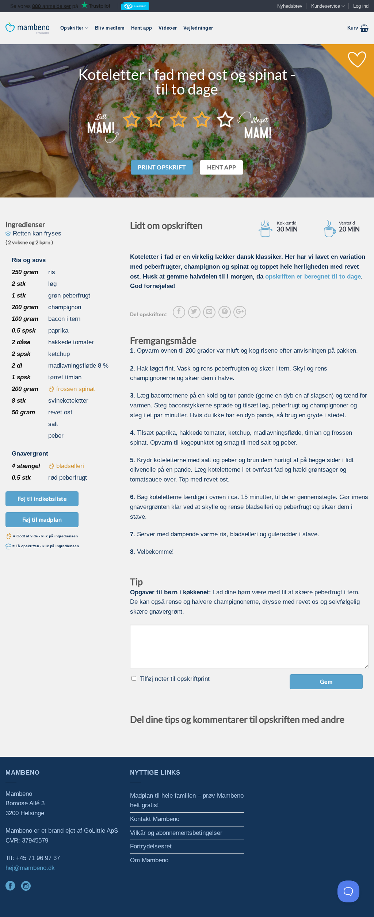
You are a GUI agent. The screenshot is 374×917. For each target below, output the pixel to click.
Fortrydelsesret (151, 846)
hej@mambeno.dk (30, 867)
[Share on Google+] (239, 312)
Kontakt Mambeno (154, 819)
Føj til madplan (42, 519)
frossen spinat (75, 388)
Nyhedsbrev (289, 6)
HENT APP (221, 167)
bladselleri (70, 466)
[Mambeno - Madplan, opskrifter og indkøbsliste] (27, 28)
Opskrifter (72, 28)
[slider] (178, 119)
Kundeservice (325, 6)
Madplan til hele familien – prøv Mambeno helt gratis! (187, 800)
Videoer (168, 28)
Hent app (141, 28)
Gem (326, 681)
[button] (358, 28)
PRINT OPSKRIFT (162, 167)
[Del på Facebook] (179, 312)
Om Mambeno (149, 860)
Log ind (361, 6)
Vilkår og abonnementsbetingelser (176, 832)
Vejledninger (198, 28)
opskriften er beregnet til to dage (313, 276)
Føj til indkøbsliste (42, 498)
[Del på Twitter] (194, 312)
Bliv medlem (110, 28)
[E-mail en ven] (209, 312)
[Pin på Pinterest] (224, 312)
